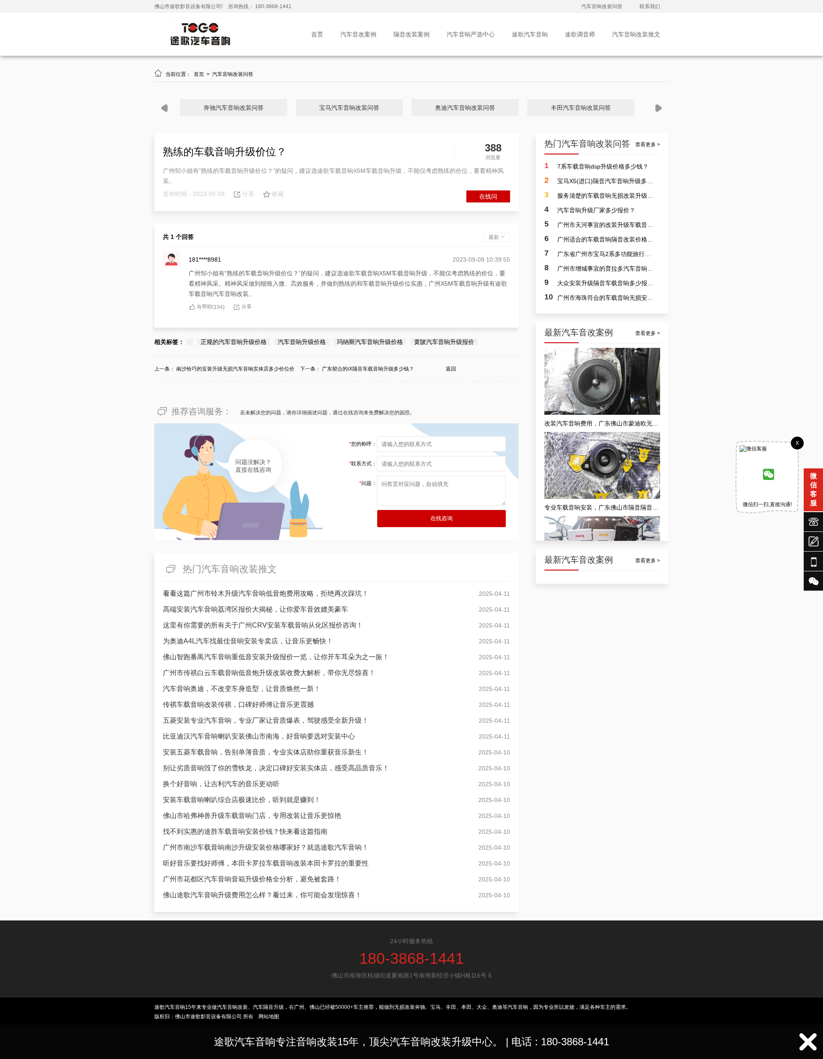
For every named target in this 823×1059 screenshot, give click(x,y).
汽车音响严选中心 (471, 34)
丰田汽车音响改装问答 (581, 107)
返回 (451, 369)
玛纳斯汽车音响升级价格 (370, 341)
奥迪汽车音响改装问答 (465, 107)
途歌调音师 (580, 34)
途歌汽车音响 (530, 34)
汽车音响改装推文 (636, 34)
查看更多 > (647, 145)
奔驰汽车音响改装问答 (234, 107)
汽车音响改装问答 (601, 6)
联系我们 (650, 6)
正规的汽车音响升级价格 (234, 341)
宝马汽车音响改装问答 (349, 107)
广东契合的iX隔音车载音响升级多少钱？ (368, 369)
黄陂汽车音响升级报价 (444, 341)
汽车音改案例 (358, 34)
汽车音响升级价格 (302, 341)
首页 (317, 34)
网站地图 (268, 1017)
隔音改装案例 (411, 34)
